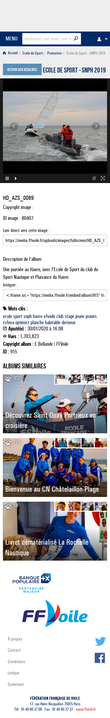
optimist (22, 322)
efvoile (49, 316)
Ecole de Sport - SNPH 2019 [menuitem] (86, 53)
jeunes (91, 316)
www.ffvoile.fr (86, 709)
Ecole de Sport (33, 53)
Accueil (12, 53)
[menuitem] (101, 38)
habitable (52, 322)
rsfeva (8, 322)
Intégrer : (10, 285)
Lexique (13, 673)
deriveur (69, 322)
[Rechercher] (76, 38)
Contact (14, 650)
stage (69, 316)
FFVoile (79, 15)
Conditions (16, 661)
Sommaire (16, 684)
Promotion (54, 53)
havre (38, 316)
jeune (79, 316)
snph (27, 316)
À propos (15, 639)
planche (37, 322)
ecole (7, 316)
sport (17, 316)
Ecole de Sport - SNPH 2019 (74, 71)
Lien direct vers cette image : (26, 230)
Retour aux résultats (22, 70)
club (59, 316)
